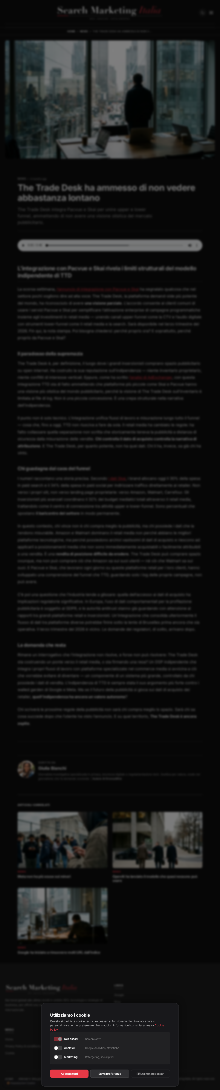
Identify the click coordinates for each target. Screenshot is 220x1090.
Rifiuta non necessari (150, 1073)
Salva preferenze (109, 1073)
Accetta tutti (69, 1073)
